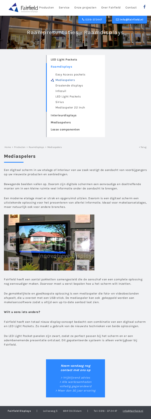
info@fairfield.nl (131, 19)
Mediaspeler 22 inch (70, 107)
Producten (19, 147)
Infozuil (60, 91)
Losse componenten (65, 129)
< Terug (142, 147)
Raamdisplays (61, 66)
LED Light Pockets (64, 59)
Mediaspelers (65, 80)
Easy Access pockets (70, 74)
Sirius (59, 102)
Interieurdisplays (64, 115)
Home (8, 147)
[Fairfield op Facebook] (144, 7)
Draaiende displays (69, 85)
